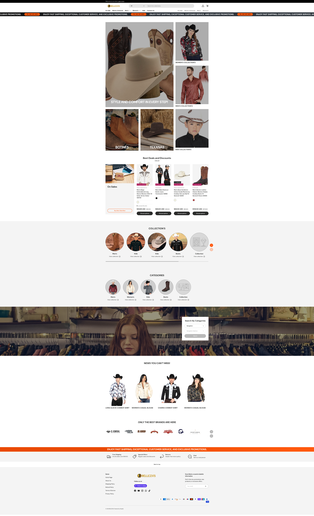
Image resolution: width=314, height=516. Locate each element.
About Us (108, 481)
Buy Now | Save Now (119, 210)
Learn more (121, 1)
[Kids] (136, 242)
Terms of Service (110, 490)
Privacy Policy (109, 494)
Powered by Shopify (119, 508)
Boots (178, 254)
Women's (135, 10)
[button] (207, 6)
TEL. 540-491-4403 (92, 14)
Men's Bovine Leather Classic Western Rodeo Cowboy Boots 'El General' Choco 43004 (200, 193)
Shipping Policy (110, 484)
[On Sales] (119, 173)
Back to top (157, 464)
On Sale (107, 10)
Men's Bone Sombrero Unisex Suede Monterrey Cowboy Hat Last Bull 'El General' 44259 (182, 193)
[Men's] (115, 242)
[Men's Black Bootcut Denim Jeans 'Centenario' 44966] (163, 175)
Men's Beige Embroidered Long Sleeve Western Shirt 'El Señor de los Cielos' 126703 (144, 194)
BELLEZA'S (111, 508)
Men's (127, 10)
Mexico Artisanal (117, 10)
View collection (198, 256)
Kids (143, 10)
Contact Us (150, 10)
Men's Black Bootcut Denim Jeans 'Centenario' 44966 (161, 192)
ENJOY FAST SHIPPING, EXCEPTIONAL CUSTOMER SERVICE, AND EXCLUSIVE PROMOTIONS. (146, 14)
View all (157, 160)
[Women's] (130, 287)
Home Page (108, 477)
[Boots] (178, 242)
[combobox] (161, 6)
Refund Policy (109, 487)
